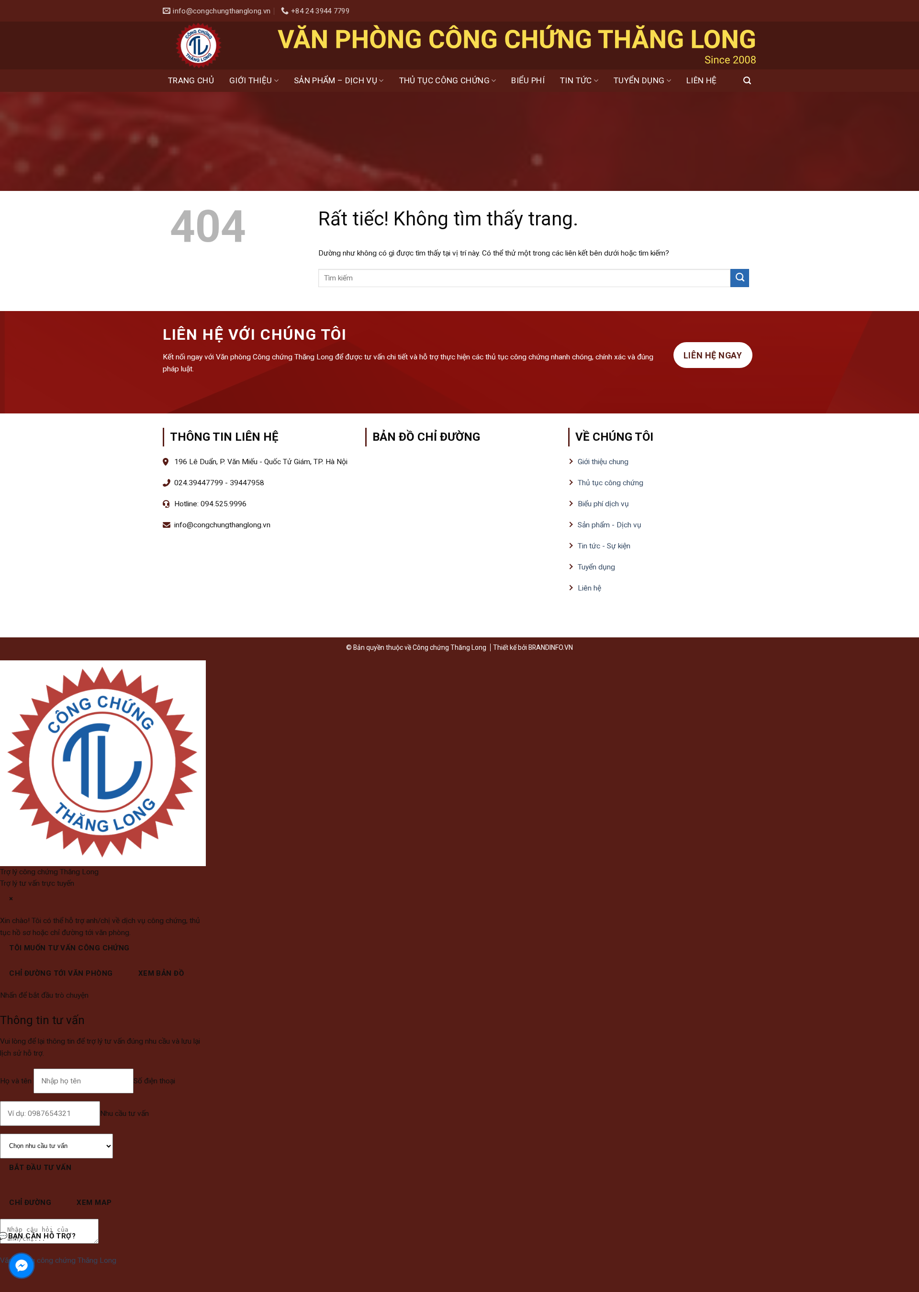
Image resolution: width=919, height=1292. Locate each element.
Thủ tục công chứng (444, 80)
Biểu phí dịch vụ (603, 504)
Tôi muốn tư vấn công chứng (69, 948)
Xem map (94, 1202)
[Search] (747, 80)
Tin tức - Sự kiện (604, 546)
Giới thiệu (250, 80)
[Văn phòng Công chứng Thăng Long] (199, 45)
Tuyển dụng (639, 80)
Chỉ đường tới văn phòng (60, 973)
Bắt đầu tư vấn (40, 1167)
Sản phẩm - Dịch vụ (609, 525)
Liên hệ (701, 80)
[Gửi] (739, 278)
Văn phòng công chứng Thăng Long (58, 1260)
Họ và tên (17, 1081)
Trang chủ (191, 80)
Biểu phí (528, 80)
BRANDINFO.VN (550, 647)
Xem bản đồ (161, 973)
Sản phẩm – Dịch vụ (335, 80)
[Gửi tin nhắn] (108, 1238)
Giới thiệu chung (603, 461)
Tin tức (576, 80)
